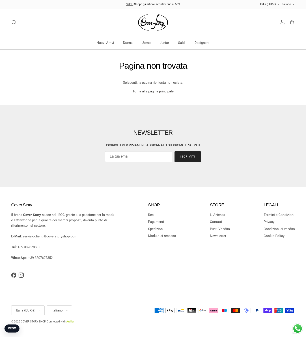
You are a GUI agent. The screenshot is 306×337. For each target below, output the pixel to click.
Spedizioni (156, 229)
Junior (164, 43)
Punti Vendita (220, 229)
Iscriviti (187, 156)
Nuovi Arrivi (105, 43)
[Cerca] (14, 22)
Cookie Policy (274, 236)
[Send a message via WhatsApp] (297, 328)
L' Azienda (217, 215)
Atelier (70, 321)
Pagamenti (156, 222)
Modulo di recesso (162, 236)
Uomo (146, 43)
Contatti (216, 222)
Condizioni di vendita (279, 229)
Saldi (129, 4)
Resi (151, 215)
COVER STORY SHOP (33, 321)
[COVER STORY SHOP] (153, 22)
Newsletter (218, 236)
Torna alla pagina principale (153, 91)
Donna (128, 43)
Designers (201, 43)
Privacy (269, 222)
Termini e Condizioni (279, 215)
